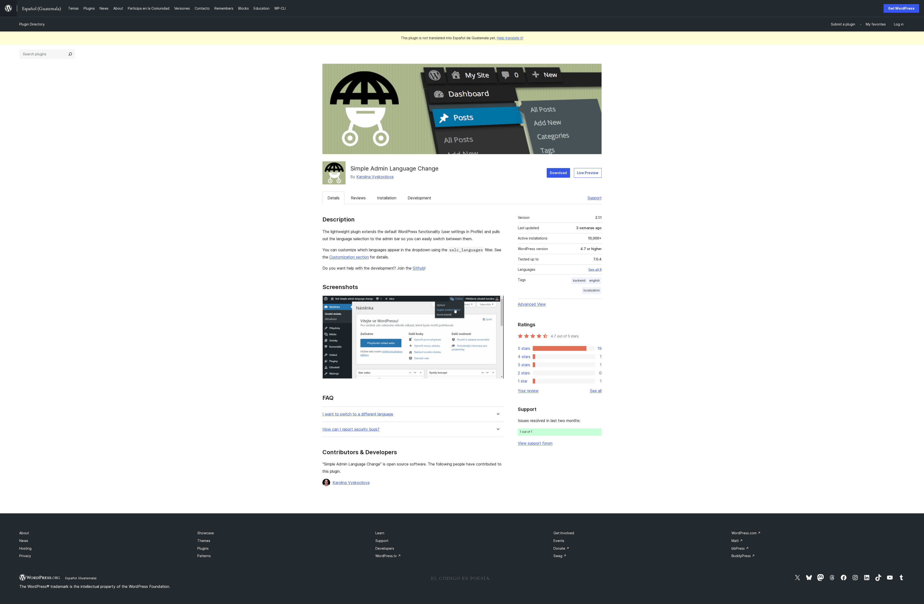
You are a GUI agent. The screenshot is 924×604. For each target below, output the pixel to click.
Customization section (349, 257)
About (24, 533)
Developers (384, 548)
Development (419, 197)
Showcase (205, 533)
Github (418, 268)
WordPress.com (746, 533)
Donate (561, 548)
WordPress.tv (388, 556)
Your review (528, 390)
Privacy (25, 556)
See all (596, 390)
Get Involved (563, 533)
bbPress (740, 548)
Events (558, 541)
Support (595, 197)
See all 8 (595, 269)
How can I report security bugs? (350, 429)
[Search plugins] (70, 54)
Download (558, 173)
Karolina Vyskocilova (374, 176)
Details (333, 197)
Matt (737, 541)
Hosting (25, 548)
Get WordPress (901, 8)
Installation (386, 197)
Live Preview (587, 173)
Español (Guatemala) (80, 578)
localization (592, 290)
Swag (559, 556)
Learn (379, 533)
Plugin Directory (32, 24)
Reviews (358, 197)
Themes (203, 541)
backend (579, 280)
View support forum (535, 443)
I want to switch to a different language (357, 414)
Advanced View (532, 304)
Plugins (203, 548)
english (594, 280)
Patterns (204, 556)
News (23, 541)
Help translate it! (510, 38)
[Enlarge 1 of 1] (497, 302)
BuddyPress (743, 556)
